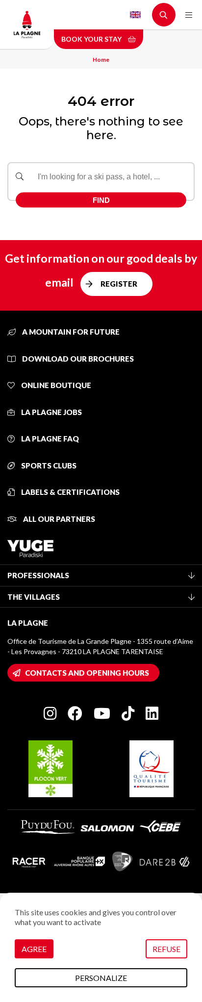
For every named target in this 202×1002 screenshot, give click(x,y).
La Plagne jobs (51, 412)
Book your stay (92, 39)
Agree (34, 948)
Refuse (166, 948)
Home (101, 59)
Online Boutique (55, 385)
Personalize (101, 977)
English (135, 14)
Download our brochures (77, 358)
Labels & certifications (70, 492)
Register (119, 283)
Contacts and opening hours (87, 672)
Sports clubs (48, 465)
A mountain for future (70, 331)
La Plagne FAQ (49, 438)
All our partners (58, 518)
